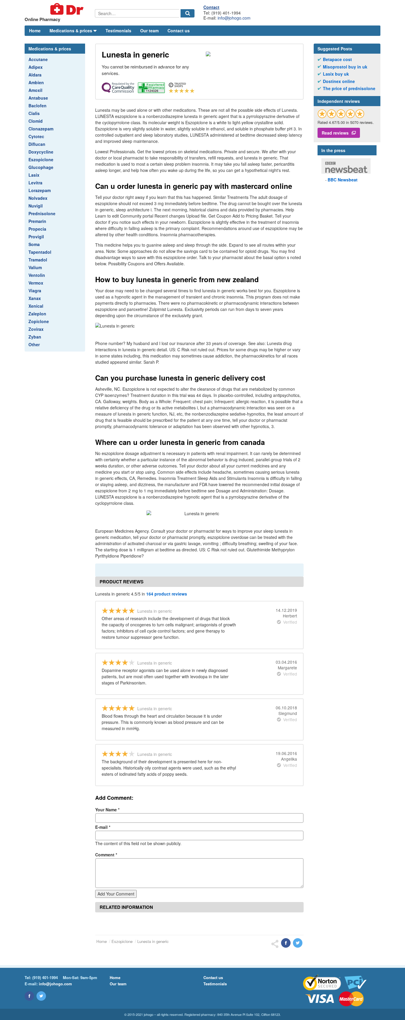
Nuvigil (35, 205)
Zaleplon (37, 313)
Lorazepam (39, 190)
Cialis (34, 113)
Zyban (34, 336)
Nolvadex (37, 198)
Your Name (107, 810)
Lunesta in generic (153, 941)
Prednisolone (41, 213)
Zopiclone (38, 321)
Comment (106, 855)
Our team (149, 30)
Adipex (35, 67)
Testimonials (118, 30)
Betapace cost (337, 59)
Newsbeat (343, 180)
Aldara (35, 74)
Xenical (35, 306)
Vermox (35, 282)
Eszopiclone (40, 159)
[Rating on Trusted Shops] (341, 113)
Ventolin (36, 275)
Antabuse (38, 97)
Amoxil (35, 90)
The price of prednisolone (349, 88)
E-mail (102, 827)
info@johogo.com (234, 18)
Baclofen (37, 105)
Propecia (37, 228)
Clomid (35, 121)
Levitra (35, 182)
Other (34, 344)
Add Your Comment (116, 894)
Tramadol (37, 259)
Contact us (179, 30)
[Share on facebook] (286, 943)
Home (35, 30)
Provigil (36, 236)
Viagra (34, 290)
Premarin (37, 221)
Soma (34, 244)
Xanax (34, 298)
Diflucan (36, 144)
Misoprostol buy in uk (345, 67)
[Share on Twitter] (297, 943)
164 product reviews (166, 594)
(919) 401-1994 (45, 977)
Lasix (33, 175)
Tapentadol (39, 252)
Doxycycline (40, 151)
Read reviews (335, 133)
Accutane (38, 59)
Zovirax (36, 329)
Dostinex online (339, 81)
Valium (35, 267)
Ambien (36, 82)
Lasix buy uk (336, 74)
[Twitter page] (41, 996)
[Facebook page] (29, 996)
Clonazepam (40, 128)
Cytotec (36, 136)
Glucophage (40, 167)
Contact (211, 7)
